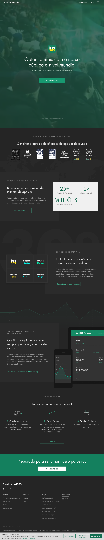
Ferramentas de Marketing (11, 498)
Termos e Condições (48, 515)
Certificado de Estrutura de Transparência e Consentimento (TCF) (51, 505)
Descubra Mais (19, 210)
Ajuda (5, 505)
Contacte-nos (7, 508)
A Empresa (6, 501)
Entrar (92, 2)
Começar (52, 441)
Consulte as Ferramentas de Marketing (23, 372)
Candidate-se (82, 2)
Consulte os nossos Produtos (68, 284)
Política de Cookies (48, 498)
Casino (25, 501)
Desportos (26, 498)
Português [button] (8, 489)
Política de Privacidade (49, 511)
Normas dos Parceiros (49, 518)
